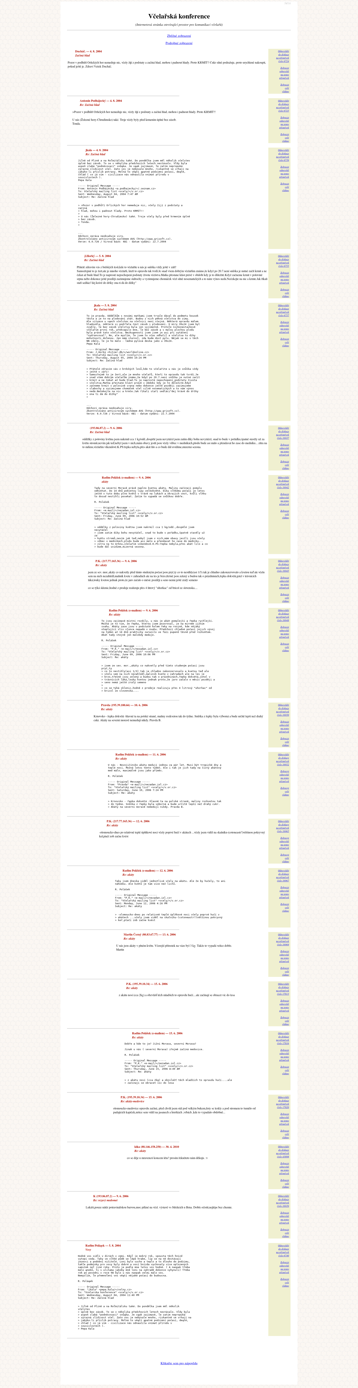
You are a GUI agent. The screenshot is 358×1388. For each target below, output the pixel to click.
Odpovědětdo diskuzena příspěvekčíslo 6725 (282, 105)
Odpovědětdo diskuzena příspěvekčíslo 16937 (282, 433)
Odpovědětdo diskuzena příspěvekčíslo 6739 (282, 155)
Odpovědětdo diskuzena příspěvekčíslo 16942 (282, 482)
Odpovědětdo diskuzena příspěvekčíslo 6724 (282, 56)
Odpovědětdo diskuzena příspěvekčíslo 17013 (282, 989)
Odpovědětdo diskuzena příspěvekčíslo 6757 (282, 310)
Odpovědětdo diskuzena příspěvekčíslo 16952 (282, 759)
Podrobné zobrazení (179, 43)
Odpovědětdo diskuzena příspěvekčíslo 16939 (282, 1201)
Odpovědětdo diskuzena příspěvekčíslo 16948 (282, 615)
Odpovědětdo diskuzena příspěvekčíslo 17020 (282, 1102)
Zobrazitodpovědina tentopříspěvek (284, 73)
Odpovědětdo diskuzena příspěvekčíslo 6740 (282, 1250)
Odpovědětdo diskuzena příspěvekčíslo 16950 (282, 710)
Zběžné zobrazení (179, 35)
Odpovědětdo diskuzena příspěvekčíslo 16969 (282, 939)
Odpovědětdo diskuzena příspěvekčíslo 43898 (282, 1151)
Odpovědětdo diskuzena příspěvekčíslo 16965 (282, 826)
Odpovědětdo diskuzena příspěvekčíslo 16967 (282, 875)
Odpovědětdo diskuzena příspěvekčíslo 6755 (282, 261)
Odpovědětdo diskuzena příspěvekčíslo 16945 (282, 565)
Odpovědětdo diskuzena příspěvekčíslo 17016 (282, 1038)
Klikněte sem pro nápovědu (179, 1363)
